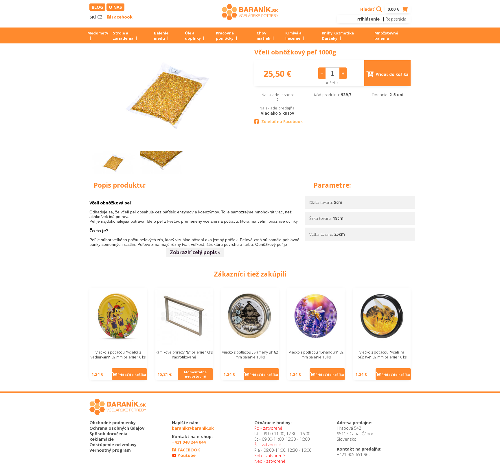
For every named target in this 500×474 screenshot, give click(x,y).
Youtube (186, 455)
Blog (97, 7)
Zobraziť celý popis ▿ (195, 252)
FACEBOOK (188, 450)
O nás (115, 7)
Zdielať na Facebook (282, 121)
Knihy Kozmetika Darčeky (338, 35)
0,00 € (393, 9)
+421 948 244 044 (189, 442)
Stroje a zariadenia (123, 35)
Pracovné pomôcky (225, 35)
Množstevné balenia (386, 35)
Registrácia (396, 19)
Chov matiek (263, 35)
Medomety (97, 33)
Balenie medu (161, 35)
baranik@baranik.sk (193, 428)
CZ (99, 17)
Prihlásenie (368, 19)
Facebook (122, 17)
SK (92, 17)
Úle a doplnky (193, 35)
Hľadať (367, 9)
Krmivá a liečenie (293, 35)
